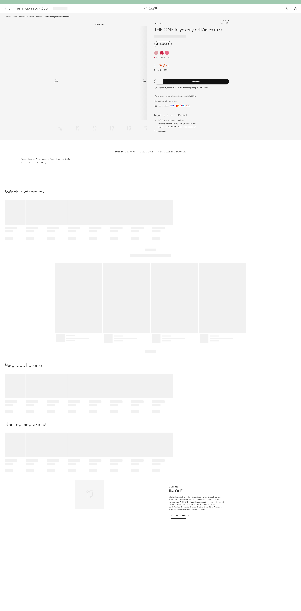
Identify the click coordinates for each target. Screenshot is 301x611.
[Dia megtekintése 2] (77, 128)
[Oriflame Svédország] (150, 8)
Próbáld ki (164, 44)
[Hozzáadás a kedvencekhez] (227, 22)
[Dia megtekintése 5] (129, 128)
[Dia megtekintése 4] (111, 128)
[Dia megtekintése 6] (146, 128)
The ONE (158, 24)
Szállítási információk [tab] (172, 151)
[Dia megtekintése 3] (94, 128)
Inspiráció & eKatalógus (32, 8)
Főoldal (8, 16)
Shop (8, 8)
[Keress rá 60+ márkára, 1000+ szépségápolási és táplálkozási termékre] (278, 8)
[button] (156, 53)
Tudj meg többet (160, 131)
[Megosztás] (222, 22)
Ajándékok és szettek (26, 16)
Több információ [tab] (125, 151)
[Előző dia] (56, 81)
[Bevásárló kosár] (295, 8)
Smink (15, 16)
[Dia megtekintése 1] (60, 128)
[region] (100, 73)
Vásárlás (196, 81)
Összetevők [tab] (147, 151)
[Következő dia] (144, 81)
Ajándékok (39, 16)
